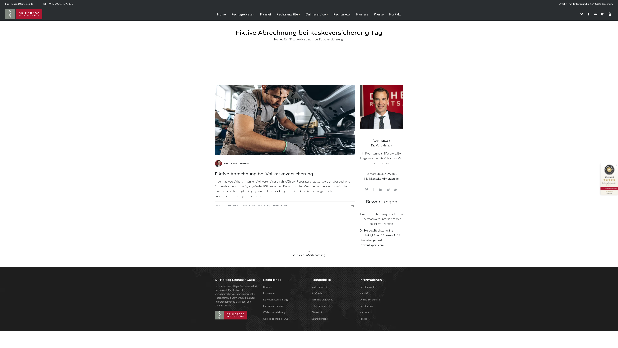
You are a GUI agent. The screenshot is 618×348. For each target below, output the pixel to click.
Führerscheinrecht (321, 305)
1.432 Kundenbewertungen (609, 188)
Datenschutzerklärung (275, 299)
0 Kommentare (279, 205)
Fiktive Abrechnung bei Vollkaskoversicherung (264, 173)
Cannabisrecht (319, 318)
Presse (363, 318)
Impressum (269, 293)
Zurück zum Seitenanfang (309, 255)
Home (278, 39)
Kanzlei (364, 293)
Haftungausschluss (273, 305)
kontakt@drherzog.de (22, 3)
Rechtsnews (366, 305)
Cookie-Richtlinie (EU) (275, 318)
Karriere (364, 312)
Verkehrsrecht (319, 286)
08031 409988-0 (386, 173)
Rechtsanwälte (368, 286)
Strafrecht (317, 293)
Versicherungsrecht (229, 205)
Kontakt (267, 286)
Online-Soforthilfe (370, 299)
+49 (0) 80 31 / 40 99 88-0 (60, 3)
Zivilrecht (249, 205)
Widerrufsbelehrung (274, 312)
